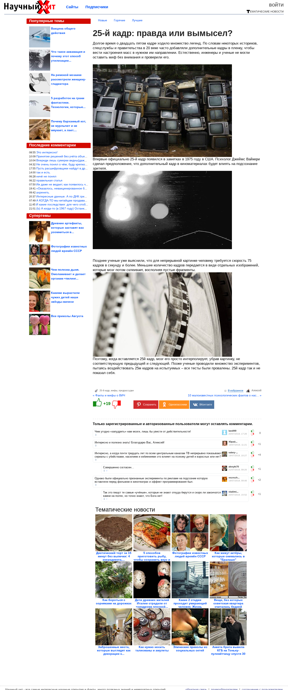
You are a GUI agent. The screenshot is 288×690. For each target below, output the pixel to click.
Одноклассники (178, 404)
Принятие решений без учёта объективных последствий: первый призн (85, 156)
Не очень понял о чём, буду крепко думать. (66, 164)
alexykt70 (234, 467)
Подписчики (96, 7)
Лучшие (137, 20)
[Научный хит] (29, 13)
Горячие (119, 20)
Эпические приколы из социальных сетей (190, 648)
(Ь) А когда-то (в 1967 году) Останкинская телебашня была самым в (83, 208)
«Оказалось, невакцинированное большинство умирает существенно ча (86, 188)
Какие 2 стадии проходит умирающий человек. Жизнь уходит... (190, 605)
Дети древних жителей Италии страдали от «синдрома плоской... (152, 603)
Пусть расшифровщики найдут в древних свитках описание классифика (86, 168)
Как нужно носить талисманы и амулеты (152, 648)
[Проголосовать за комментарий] (254, 434)
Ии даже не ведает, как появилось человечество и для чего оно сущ (83, 184)
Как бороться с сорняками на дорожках (114, 601)
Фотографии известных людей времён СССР (190, 554)
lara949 (232, 431)
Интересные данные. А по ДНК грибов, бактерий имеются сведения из (85, 196)
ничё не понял (46, 176)
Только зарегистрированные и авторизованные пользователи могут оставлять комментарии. (173, 424)
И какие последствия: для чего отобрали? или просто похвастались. (83, 204)
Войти (276, 4)
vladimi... (233, 492)
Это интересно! (47, 152)
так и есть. (43, 172)
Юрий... (233, 442)
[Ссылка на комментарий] (96, 434)
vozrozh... (234, 478)
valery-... (233, 452)
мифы (114, 390)
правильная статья (49, 180)
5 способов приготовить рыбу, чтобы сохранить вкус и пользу (152, 558)
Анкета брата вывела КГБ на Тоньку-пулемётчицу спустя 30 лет (228, 652)
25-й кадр (105, 390)
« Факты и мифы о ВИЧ (109, 395)
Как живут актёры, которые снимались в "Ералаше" (228, 556)
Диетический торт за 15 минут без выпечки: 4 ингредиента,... (113, 556)
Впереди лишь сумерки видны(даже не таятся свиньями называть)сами (86, 160)
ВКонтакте (205, 404)
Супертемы (40, 215)
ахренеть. (43, 192)
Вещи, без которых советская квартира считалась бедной (228, 603)
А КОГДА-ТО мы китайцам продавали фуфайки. (69, 200)
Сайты (72, 7)
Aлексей (256, 390)
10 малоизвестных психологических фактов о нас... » (224, 395)
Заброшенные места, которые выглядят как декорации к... (114, 650)
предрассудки (126, 390)
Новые (102, 20)
